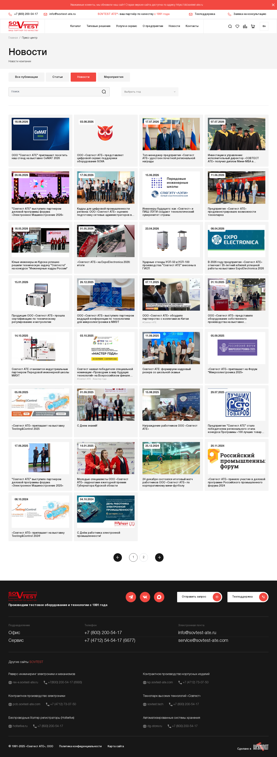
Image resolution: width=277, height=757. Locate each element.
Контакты (192, 26)
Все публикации (26, 77)
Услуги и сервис (126, 26)
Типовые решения (98, 26)
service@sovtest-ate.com (203, 641)
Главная (13, 38)
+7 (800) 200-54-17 (26, 14)
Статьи (57, 77)
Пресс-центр (29, 38)
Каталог (75, 26)
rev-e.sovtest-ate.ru (25, 682)
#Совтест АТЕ (149, 322)
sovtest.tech (155, 704)
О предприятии (153, 26)
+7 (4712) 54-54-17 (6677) (109, 641)
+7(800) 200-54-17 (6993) (65, 682)
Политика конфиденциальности (80, 746)
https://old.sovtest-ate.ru (189, 5)
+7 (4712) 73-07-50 (195, 682)
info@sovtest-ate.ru (62, 14)
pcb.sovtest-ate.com (26, 704)
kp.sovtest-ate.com (160, 682)
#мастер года (99, 379)
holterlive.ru (20, 726)
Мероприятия (113, 77)
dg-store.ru (154, 726)
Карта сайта (116, 746)
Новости (174, 26)
